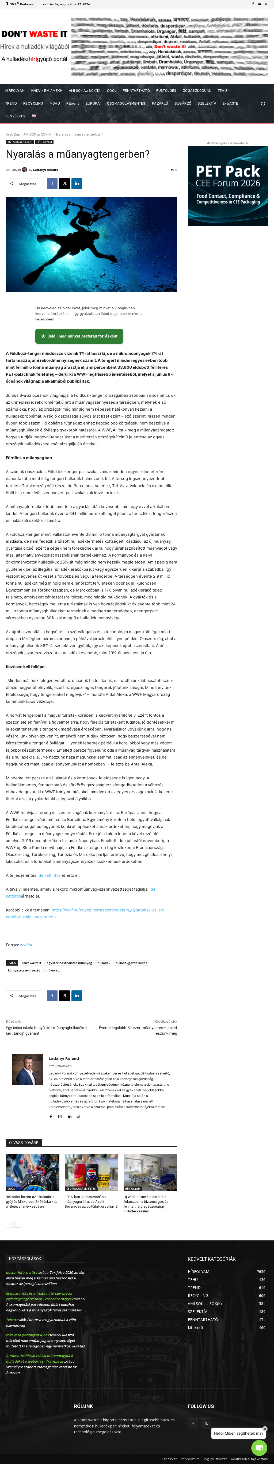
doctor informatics (21, 1272)
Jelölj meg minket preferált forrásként (79, 336)
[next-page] (17, 1224)
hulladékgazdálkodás (131, 963)
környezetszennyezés (24, 970)
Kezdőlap (13, 134)
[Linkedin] (259, 4)
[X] (266, 4)
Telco (10, 1319)
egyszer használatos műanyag (69, 963)
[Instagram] (60, 1115)
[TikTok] (79, 1115)
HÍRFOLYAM (44, 142)
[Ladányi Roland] (25, 169)
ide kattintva (49, 875)
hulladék (104, 963)
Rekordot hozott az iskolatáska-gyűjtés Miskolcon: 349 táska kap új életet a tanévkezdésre (32, 1201)
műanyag (52, 970)
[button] (263, 103)
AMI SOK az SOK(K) (37, 134)
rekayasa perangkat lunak (27, 1334)
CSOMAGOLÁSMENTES (81, 1189)
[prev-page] (9, 1224)
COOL (11, 1189)
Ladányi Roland (45, 170)
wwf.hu (26, 944)
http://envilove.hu (61, 1066)
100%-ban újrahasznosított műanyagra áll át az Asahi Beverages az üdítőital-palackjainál (91, 1201)
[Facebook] (253, 4)
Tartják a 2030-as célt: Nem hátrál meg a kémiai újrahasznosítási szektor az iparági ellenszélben (45, 1278)
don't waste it (31, 963)
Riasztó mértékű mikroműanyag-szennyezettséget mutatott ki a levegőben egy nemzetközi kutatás (45, 1340)
